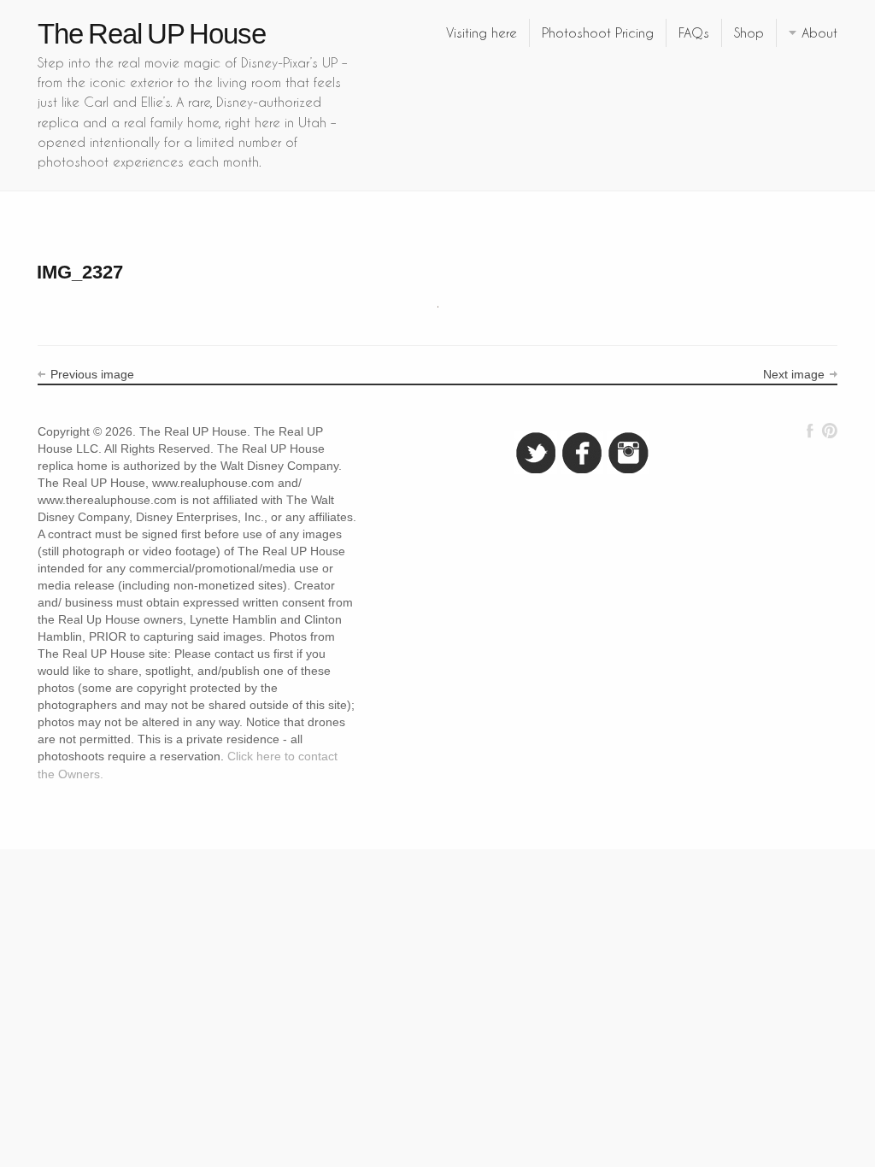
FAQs (693, 32)
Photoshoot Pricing (598, 32)
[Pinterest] (829, 430)
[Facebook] (810, 430)
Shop (749, 32)
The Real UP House (152, 34)
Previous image (92, 374)
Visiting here (481, 32)
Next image (794, 374)
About (819, 32)
